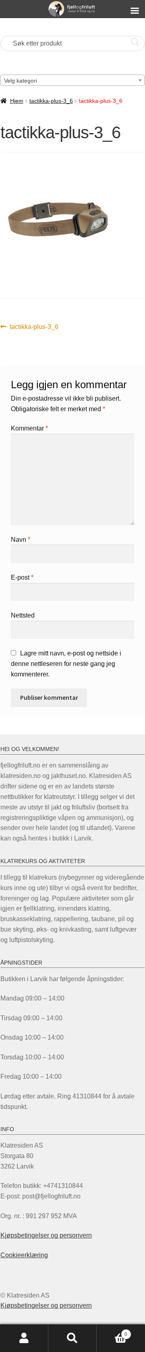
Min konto (24, 1338)
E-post (22, 577)
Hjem (16, 101)
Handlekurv (112, 1331)
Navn (20, 539)
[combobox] (72, 80)
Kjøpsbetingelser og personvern (46, 1235)
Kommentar (29, 428)
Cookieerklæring (24, 1255)
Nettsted (23, 615)
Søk (72, 1338)
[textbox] (72, 80)
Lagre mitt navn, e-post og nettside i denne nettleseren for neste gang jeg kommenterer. (66, 664)
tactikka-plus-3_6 (51, 101)
